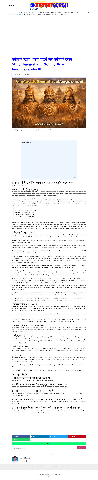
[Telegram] (13, 5)
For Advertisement (45, 467)
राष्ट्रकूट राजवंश (20, 185)
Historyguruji (33, 9)
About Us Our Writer (35, 467)
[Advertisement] (49, 35)
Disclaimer (64, 467)
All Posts (23, 461)
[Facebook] (9, 5)
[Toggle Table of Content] (74, 178)
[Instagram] (11, 5)
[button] (34, 12)
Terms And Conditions (56, 467)
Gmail (49, 443)
